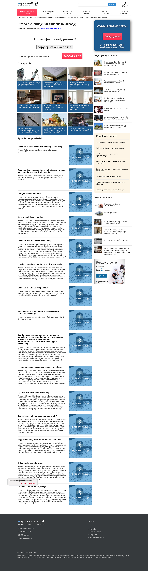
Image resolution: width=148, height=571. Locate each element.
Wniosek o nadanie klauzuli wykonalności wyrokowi (114, 82)
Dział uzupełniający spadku (30, 217)
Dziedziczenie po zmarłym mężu (32, 487)
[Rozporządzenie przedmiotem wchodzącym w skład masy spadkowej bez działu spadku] (80, 188)
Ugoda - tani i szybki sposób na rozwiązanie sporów (115, 73)
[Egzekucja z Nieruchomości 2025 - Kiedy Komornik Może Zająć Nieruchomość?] (98, 65)
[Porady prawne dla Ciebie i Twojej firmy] (109, 284)
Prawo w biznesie (67, 12)
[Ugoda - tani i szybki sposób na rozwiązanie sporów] (98, 76)
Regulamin (94, 535)
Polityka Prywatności (97, 537)
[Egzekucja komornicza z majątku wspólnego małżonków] (98, 129)
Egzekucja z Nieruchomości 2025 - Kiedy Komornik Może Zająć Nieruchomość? (54, 130)
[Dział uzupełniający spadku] (80, 235)
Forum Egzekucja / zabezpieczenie (66, 17)
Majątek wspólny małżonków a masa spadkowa (39, 439)
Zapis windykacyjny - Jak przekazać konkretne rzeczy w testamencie (54, 84)
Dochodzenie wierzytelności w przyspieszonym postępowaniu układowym (115, 100)
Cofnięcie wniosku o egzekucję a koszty (110, 148)
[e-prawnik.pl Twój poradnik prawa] (28, 4)
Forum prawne (124, 12)
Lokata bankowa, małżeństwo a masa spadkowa (40, 367)
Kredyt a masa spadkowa (29, 194)
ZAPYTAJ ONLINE (72, 56)
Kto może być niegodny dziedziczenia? (112, 205)
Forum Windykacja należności (45, 17)
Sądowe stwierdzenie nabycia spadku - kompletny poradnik (29, 106)
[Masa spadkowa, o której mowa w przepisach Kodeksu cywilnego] (80, 329)
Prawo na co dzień (48, 12)
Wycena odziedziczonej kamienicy (33, 392)
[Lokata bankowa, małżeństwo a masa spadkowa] (80, 385)
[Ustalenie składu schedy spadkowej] (80, 258)
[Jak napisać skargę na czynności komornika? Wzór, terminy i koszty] (99, 120)
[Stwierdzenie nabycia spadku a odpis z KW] (80, 434)
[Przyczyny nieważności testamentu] (98, 244)
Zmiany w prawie (86, 12)
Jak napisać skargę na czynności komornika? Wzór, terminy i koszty (116, 118)
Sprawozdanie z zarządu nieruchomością (111, 142)
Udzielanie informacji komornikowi (108, 176)
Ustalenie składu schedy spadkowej (34, 241)
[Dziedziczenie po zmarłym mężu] (80, 504)
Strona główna (22, 17)
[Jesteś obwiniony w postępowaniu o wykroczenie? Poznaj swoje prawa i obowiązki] (98, 233)
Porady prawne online (27, 12)
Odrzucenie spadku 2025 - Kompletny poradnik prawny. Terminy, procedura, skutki (28, 130)
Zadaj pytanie (112, 36)
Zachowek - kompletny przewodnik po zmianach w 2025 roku (53, 107)
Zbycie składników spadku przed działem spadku (40, 264)
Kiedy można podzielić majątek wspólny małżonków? (80, 129)
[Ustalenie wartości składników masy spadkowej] (80, 164)
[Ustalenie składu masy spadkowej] (80, 306)
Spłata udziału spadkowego (30, 463)
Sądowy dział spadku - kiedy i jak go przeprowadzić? (29, 83)
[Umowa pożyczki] (98, 216)
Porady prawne (95, 532)
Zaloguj (125, 6)
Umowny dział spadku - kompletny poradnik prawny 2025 (79, 84)
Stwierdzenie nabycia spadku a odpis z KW (37, 416)
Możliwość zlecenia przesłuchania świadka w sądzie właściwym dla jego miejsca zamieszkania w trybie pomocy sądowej (117, 251)
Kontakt (93, 529)
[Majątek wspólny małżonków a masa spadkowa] (80, 457)
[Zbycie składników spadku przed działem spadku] (80, 282)
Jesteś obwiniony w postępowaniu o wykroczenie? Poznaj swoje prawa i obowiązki (116, 231)
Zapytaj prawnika (27, 483)
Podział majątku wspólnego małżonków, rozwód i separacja (79, 107)
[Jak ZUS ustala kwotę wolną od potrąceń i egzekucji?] (98, 93)
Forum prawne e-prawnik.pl (51, 28)
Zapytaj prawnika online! (54, 47)
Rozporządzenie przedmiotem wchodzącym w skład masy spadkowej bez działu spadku (42, 171)
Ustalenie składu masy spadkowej (33, 288)
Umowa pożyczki (110, 212)
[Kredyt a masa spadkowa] (80, 211)
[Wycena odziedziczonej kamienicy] (80, 410)
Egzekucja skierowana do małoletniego (110, 190)
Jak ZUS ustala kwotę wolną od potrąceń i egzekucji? (115, 90)
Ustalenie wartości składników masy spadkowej (40, 146)
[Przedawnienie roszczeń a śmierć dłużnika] (98, 112)
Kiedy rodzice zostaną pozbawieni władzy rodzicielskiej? (116, 222)
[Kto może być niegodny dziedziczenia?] (99, 207)
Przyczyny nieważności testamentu (116, 240)
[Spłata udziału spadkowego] (80, 481)
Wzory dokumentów (105, 12)
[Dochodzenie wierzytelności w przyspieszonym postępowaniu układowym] (98, 102)
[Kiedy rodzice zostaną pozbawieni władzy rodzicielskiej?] (97, 225)
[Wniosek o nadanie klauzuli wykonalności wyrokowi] (98, 84)
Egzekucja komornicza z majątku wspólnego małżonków (116, 126)
